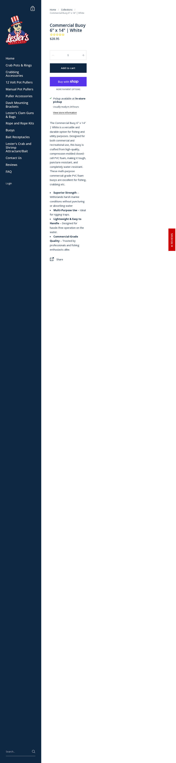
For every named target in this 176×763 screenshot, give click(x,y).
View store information (65, 112)
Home (53, 9)
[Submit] (33, 751)
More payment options (68, 89)
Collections (67, 9)
